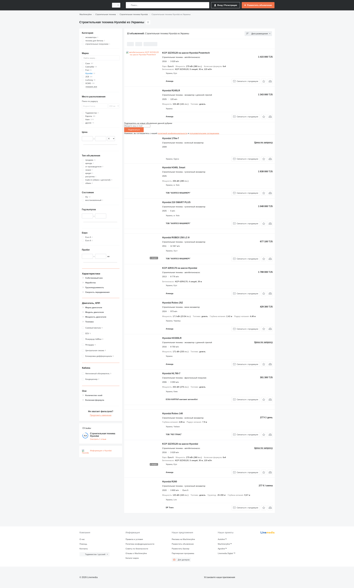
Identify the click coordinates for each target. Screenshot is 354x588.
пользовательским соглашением (204, 133)
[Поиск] (128, 5)
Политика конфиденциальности (140, 544)
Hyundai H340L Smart (173, 167)
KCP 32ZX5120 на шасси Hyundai (180, 444)
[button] (263, 81)
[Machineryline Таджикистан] (94, 5)
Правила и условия (134, 539)
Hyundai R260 (169, 481)
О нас (82, 539)
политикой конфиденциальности (172, 133)
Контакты (84, 549)
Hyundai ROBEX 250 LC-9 (175, 237)
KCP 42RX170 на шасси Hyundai (179, 268)
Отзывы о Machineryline (136, 553)
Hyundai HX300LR (172, 338)
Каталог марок (132, 558)
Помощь (83, 544)
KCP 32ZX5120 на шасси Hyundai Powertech (186, 53)
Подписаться (134, 130)
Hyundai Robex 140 (172, 413)
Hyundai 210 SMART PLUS (176, 202)
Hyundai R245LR (171, 90)
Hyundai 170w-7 (170, 138)
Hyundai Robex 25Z (172, 303)
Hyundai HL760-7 (171, 373)
